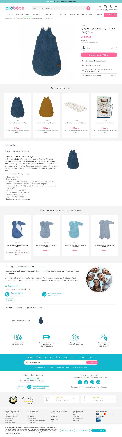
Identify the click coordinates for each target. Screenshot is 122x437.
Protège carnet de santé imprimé (104, 123)
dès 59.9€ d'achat (18, 343)
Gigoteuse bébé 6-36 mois (34, 308)
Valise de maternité (78, 418)
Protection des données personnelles (14, 414)
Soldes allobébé (31, 422)
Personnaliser (67, 430)
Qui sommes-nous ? (32, 413)
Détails (92, 32)
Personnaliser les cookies (11, 416)
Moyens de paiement (10, 422)
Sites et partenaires (55, 413)
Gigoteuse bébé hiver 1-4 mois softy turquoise (75, 246)
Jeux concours (76, 416)
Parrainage (76, 420)
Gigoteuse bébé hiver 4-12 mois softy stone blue (104, 246)
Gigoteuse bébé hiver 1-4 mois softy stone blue (46, 246)
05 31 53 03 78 (103, 346)
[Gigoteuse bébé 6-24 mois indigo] (41, 320)
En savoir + (113, 75)
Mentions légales (32, 418)
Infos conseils (76, 414)
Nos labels (53, 414)
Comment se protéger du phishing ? (37, 420)
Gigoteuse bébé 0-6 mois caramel (46, 123)
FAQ (52, 421)
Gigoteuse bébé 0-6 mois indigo (17, 123)
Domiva (83, 25)
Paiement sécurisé (101, 411)
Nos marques (31, 416)
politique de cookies (14, 433)
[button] (86, 40)
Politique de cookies (10, 418)
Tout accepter (98, 430)
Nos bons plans (31, 414)
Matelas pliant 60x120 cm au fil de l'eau (76, 123)
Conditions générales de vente (12, 413)
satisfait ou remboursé (75, 343)
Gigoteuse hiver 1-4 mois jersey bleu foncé (17, 246)
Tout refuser (83, 430)
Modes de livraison (9, 420)
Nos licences (54, 416)
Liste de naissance (77, 413)
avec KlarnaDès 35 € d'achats (46, 344)
